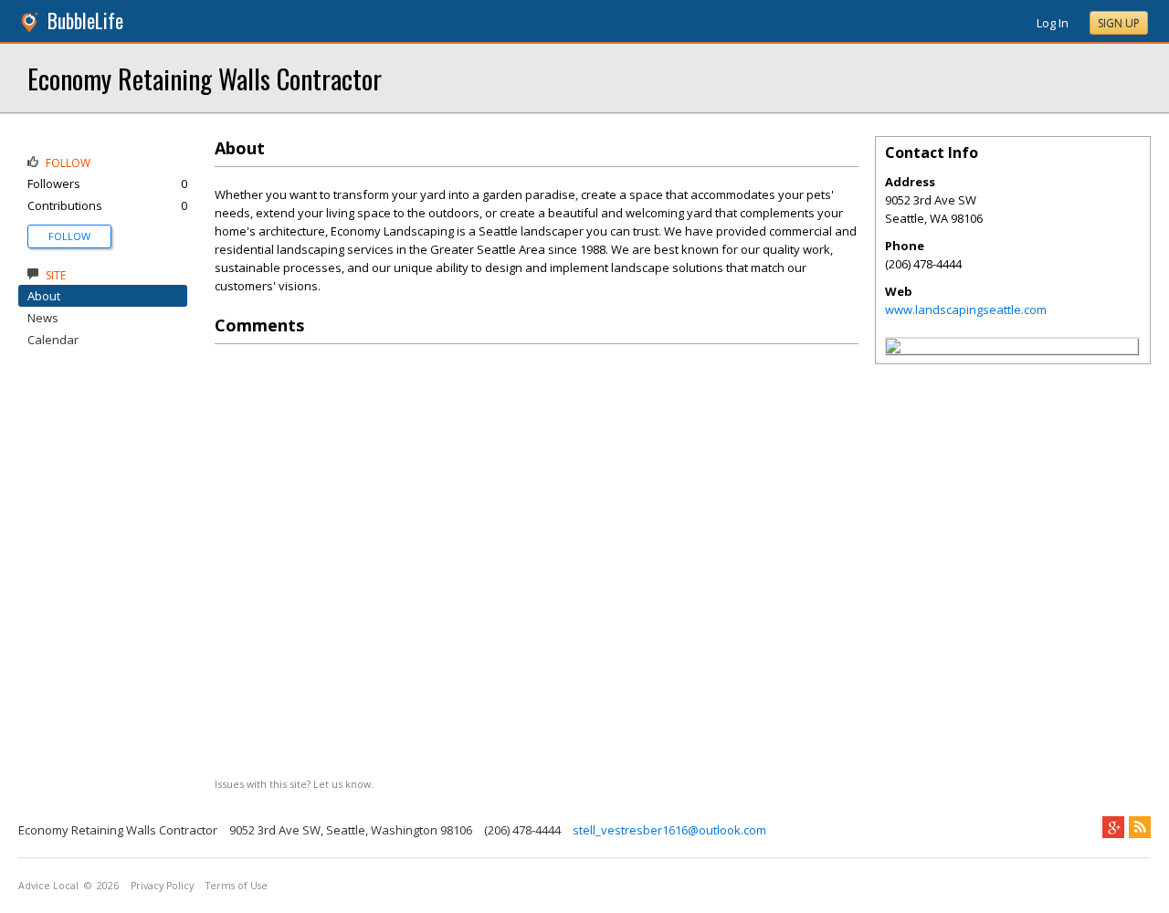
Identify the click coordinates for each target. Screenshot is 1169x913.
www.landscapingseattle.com (966, 309)
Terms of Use (236, 885)
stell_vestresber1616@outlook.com (669, 830)
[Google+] (1113, 827)
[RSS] (1140, 827)
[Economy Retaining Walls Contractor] (893, 349)
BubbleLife (85, 20)
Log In (1053, 23)
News (42, 318)
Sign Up (1119, 23)
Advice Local (48, 885)
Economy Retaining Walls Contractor (204, 78)
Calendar (53, 339)
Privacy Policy (162, 885)
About (43, 296)
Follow (69, 236)
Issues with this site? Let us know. (294, 784)
